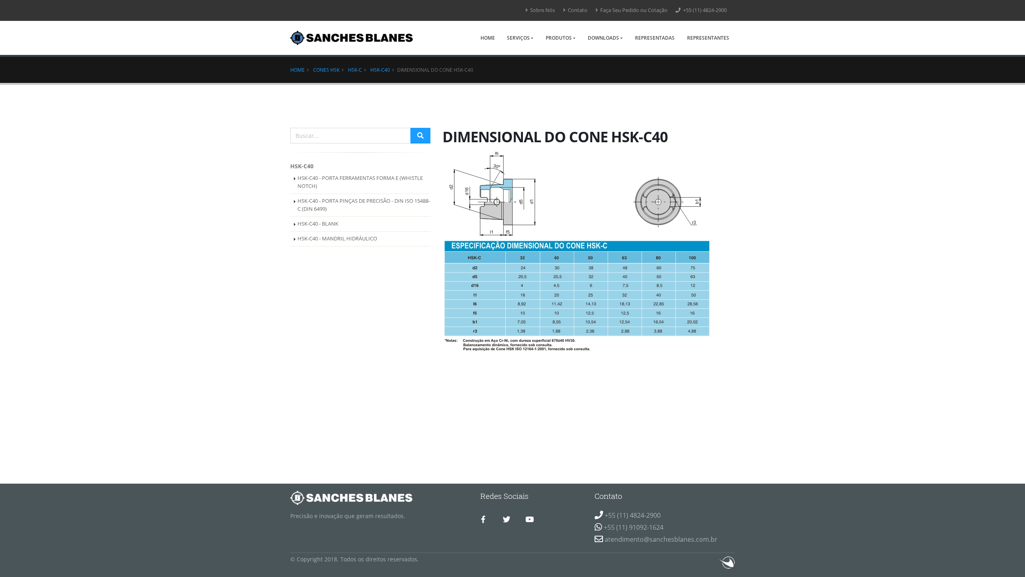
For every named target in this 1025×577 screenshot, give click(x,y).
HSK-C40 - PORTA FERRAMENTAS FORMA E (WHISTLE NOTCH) (360, 182)
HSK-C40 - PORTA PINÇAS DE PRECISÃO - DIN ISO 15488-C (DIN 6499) (363, 205)
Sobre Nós (542, 10)
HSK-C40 (380, 70)
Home (487, 37)
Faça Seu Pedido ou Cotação (633, 10)
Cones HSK (326, 70)
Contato (577, 10)
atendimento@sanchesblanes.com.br (661, 539)
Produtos (559, 37)
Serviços (518, 37)
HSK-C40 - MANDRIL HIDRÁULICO (337, 238)
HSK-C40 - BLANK (317, 223)
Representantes (708, 37)
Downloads (603, 37)
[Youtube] (529, 520)
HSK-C (355, 70)
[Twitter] (506, 520)
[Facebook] (483, 520)
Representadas (655, 37)
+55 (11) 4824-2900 (704, 10)
